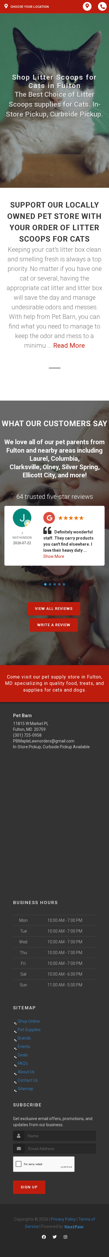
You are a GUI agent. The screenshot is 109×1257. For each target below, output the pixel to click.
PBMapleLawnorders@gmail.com (43, 741)
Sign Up (29, 1187)
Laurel (39, 458)
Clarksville (25, 467)
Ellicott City (39, 475)
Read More (69, 345)
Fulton (15, 450)
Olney (50, 467)
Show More (53, 556)
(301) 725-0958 (27, 735)
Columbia (64, 458)
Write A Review (53, 625)
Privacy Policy (63, 1219)
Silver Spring (80, 467)
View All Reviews (54, 608)
